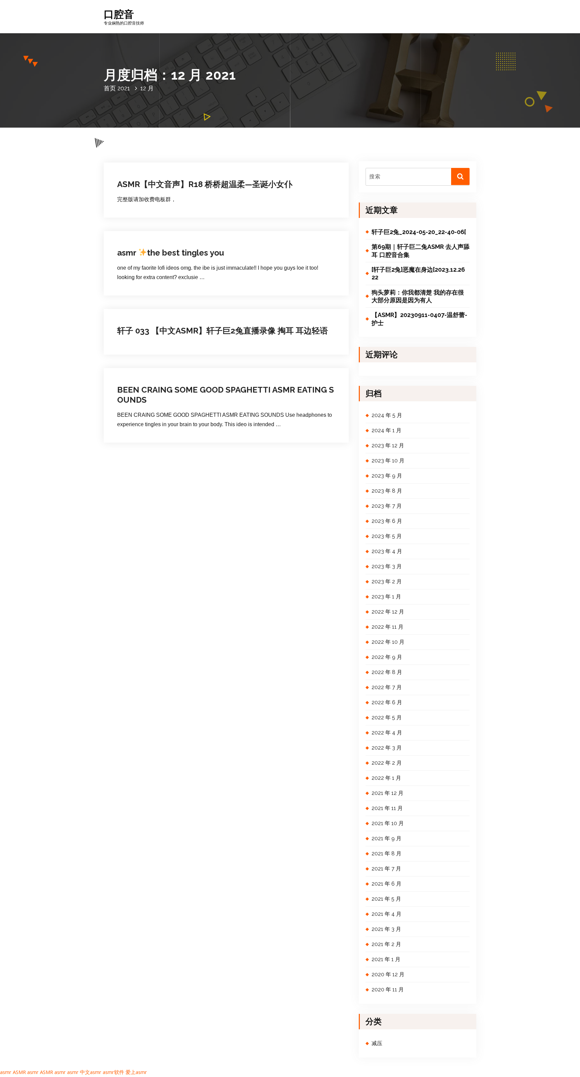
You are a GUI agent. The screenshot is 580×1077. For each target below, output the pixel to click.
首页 (110, 88)
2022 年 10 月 (388, 642)
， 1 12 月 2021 (149, 367)
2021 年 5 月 (386, 899)
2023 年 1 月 (386, 596)
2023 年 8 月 (387, 491)
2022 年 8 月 (387, 672)
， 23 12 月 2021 (151, 231)
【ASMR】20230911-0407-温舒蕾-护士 (419, 318)
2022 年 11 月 (387, 627)
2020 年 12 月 (388, 974)
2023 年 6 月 (387, 521)
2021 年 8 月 (386, 853)
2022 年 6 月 (387, 702)
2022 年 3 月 (387, 748)
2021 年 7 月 (386, 868)
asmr (5, 1072)
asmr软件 (113, 1072)
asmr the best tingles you (170, 253)
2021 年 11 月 (387, 808)
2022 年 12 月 (388, 612)
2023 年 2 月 (387, 581)
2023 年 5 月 (387, 536)
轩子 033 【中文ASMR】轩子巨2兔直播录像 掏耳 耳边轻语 (222, 330)
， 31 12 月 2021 (151, 164)
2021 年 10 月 (388, 823)
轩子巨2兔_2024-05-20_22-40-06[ (419, 231)
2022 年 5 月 (387, 717)
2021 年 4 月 (386, 914)
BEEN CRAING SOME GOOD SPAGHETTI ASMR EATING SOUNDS (225, 395)
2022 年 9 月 (387, 657)
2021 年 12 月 (387, 793)
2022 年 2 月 (387, 763)
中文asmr (90, 1072)
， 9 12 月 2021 (149, 312)
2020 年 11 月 (388, 989)
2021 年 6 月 (386, 884)
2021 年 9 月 (386, 838)
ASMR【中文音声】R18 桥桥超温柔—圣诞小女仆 (204, 184)
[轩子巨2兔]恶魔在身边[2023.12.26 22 (418, 273)
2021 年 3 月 (386, 929)
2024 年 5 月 (387, 415)
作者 (186, 164)
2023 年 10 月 (388, 460)
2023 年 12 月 (388, 445)
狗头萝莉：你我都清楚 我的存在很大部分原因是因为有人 (418, 296)
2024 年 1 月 (386, 430)
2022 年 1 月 (386, 778)
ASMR (19, 1072)
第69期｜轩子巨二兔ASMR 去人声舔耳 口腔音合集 (421, 250)
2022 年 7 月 (387, 687)
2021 (123, 88)
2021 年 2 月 (386, 944)
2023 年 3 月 (387, 566)
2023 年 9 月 (387, 476)
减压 (211, 164)
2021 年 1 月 (386, 959)
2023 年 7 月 (387, 506)
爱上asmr (136, 1072)
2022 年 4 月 (387, 732)
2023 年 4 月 (387, 551)
